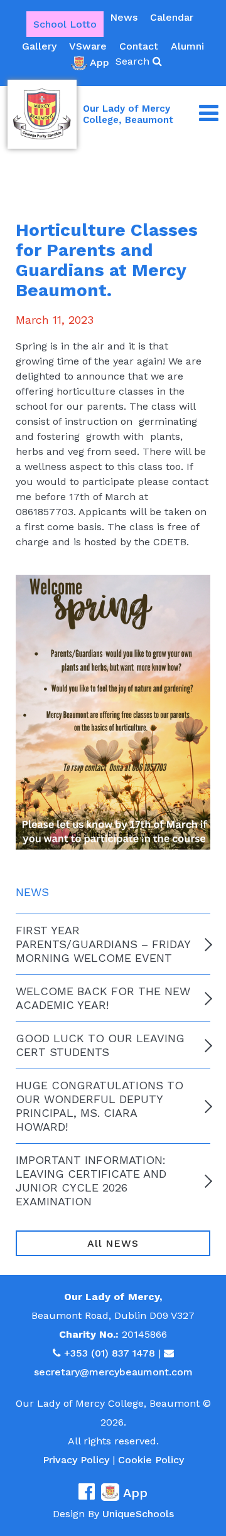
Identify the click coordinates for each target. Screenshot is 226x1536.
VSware (88, 46)
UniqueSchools (138, 1514)
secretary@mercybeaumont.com (113, 1372)
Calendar (171, 17)
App (99, 62)
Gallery (39, 46)
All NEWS (112, 1243)
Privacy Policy (76, 1460)
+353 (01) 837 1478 (109, 1353)
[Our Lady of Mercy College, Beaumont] (42, 114)
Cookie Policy (151, 1460)
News (123, 17)
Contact (138, 46)
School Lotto (65, 24)
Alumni (187, 46)
